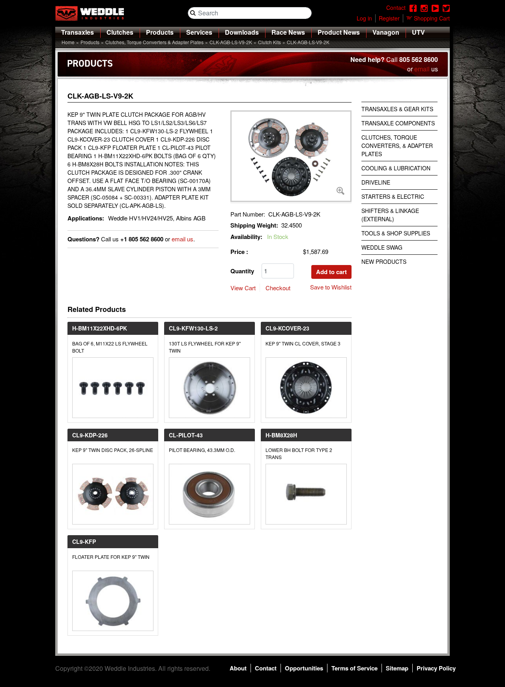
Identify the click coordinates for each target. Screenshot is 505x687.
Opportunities (304, 668)
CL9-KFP (84, 541)
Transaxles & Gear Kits (397, 109)
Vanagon (385, 32)
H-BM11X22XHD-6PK (99, 328)
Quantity (242, 271)
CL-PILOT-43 (186, 435)
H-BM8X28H (281, 435)
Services (199, 32)
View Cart (243, 288)
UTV (418, 32)
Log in (364, 18)
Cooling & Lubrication (395, 168)
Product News (339, 32)
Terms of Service (354, 668)
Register (389, 18)
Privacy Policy (436, 668)
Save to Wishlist (331, 287)
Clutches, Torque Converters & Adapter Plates (154, 42)
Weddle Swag (381, 247)
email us (182, 239)
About (238, 668)
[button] (291, 156)
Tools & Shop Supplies (395, 233)
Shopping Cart (432, 18)
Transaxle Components (398, 123)
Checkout (278, 288)
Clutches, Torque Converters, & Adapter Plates (397, 145)
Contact (266, 668)
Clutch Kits (269, 42)
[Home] (92, 13)
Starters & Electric (392, 196)
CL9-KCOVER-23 (287, 328)
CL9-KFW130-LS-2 (193, 328)
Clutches (120, 32)
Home (68, 42)
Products (160, 32)
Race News (288, 32)
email (422, 68)
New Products (383, 261)
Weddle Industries (130, 668)
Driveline (375, 182)
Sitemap (397, 668)
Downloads (242, 32)
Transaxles (77, 32)
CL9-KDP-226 (90, 435)
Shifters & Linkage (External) (390, 215)
